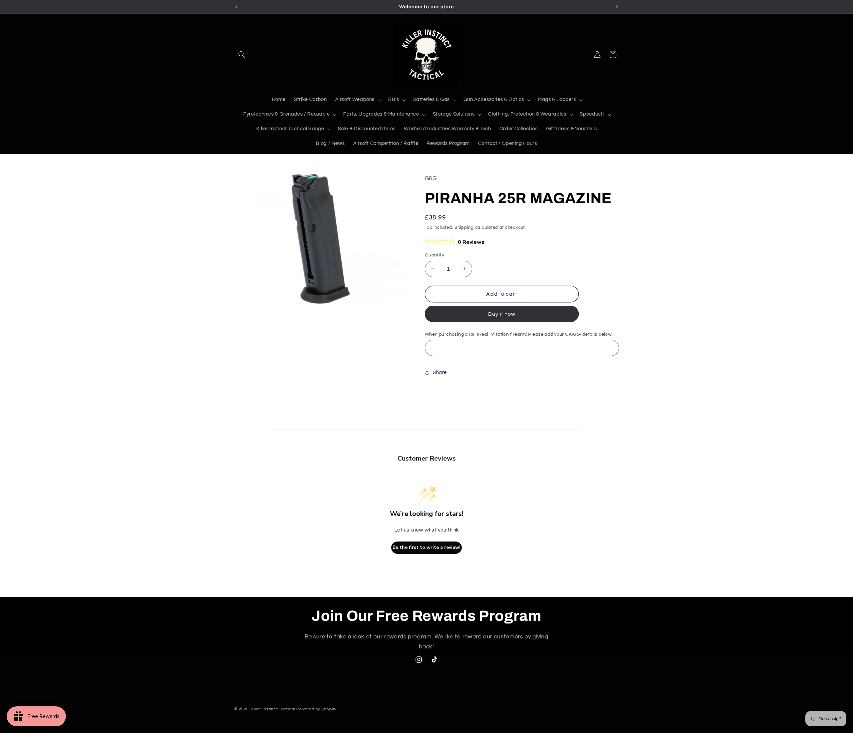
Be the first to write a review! (426, 547)
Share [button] (440, 372)
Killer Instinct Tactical (273, 709)
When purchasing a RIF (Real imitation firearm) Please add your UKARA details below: (519, 334)
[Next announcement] (616, 6)
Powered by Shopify (316, 709)
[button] (242, 54)
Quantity (434, 255)
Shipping (464, 227)
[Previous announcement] (236, 6)
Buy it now (502, 314)
